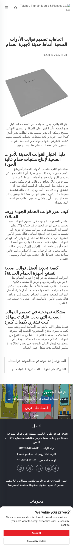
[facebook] (55, 468)
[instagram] (20, 468)
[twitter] (29, 468)
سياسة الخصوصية (18, 485)
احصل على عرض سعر (36, 409)
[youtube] (48, 468)
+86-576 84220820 (30, 448)
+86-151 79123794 (27, 460)
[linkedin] (39, 468)
